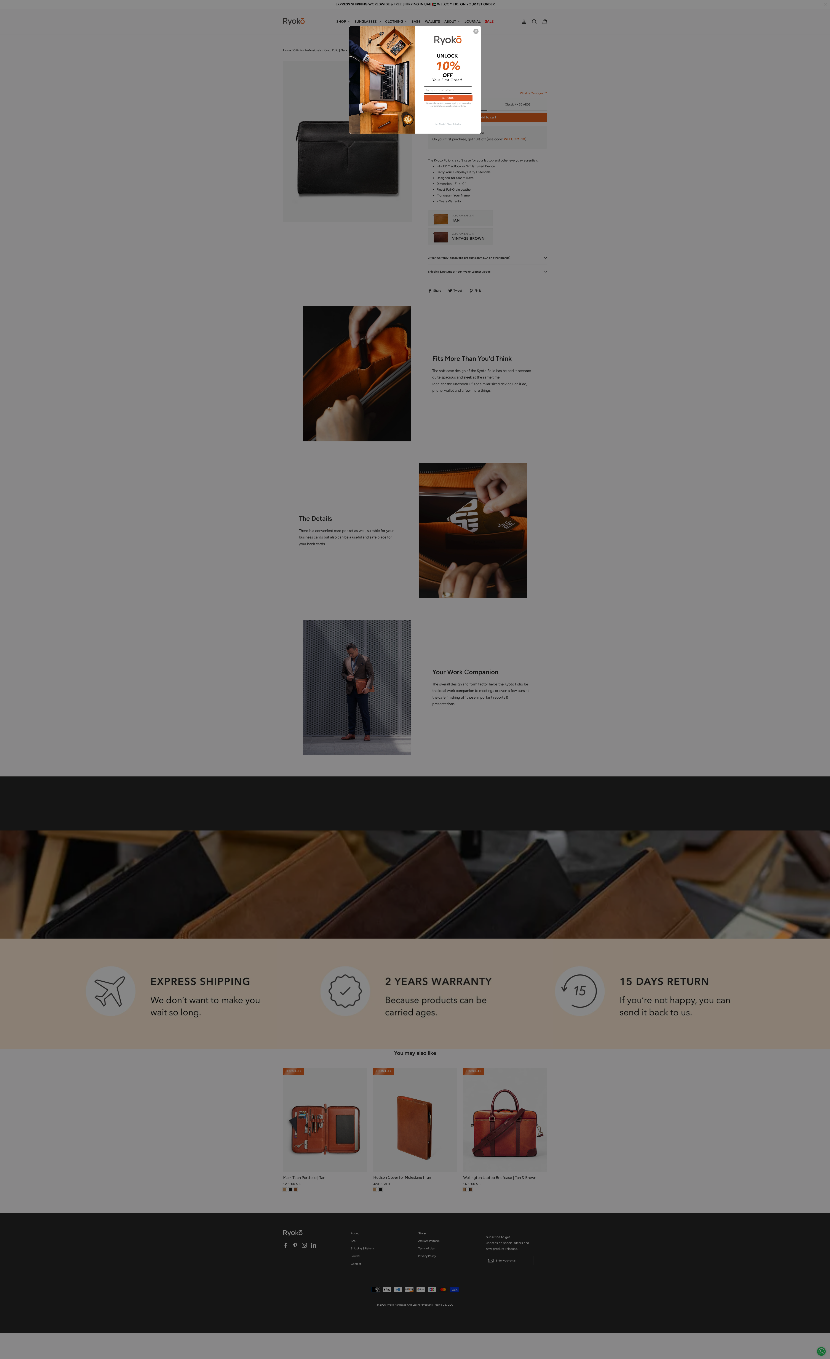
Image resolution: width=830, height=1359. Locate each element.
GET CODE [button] (448, 97)
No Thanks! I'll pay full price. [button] (448, 124)
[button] (476, 31)
